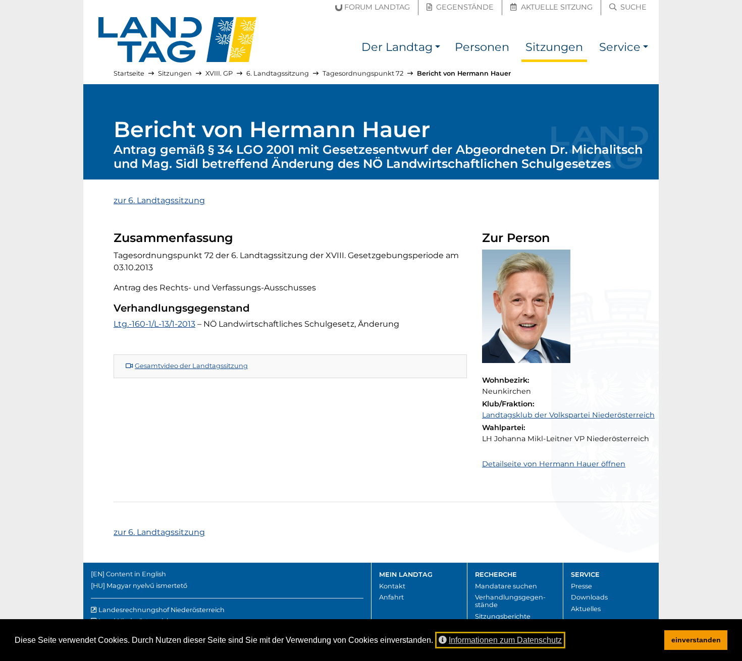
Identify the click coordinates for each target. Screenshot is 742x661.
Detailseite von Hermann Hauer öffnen (553, 463)
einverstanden (696, 640)
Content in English (136, 574)
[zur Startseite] (177, 40)
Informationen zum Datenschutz (505, 640)
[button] (438, 49)
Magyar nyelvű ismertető (147, 585)
